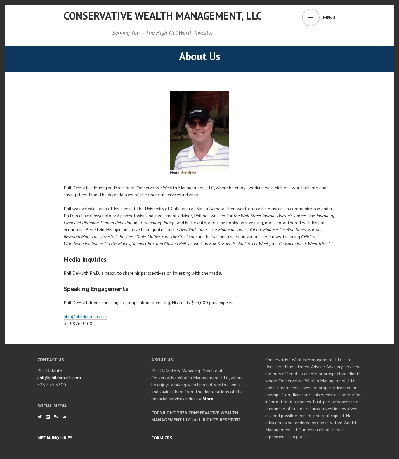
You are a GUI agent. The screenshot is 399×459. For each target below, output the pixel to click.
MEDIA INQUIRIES (54, 438)
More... (209, 399)
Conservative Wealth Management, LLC (163, 15)
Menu (329, 17)
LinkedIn (48, 416)
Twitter (39, 416)
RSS (56, 416)
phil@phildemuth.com (85, 316)
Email (64, 416)
